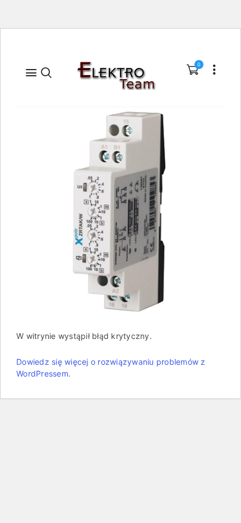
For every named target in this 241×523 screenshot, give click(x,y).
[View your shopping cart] (192, 69)
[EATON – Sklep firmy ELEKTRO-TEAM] (115, 76)
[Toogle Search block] (47, 72)
